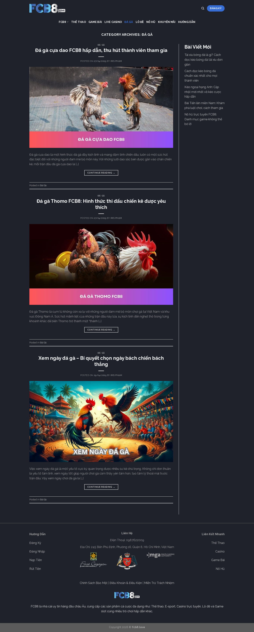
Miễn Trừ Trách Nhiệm (159, 583)
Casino (220, 551)
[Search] (202, 8)
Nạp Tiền (35, 560)
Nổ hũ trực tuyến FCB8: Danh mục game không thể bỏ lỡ (203, 119)
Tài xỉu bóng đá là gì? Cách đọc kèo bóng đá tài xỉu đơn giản (203, 59)
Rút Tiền (35, 569)
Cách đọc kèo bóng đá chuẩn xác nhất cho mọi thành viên (200, 75)
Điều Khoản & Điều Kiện (126, 583)
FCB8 (62, 21)
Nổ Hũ (150, 21)
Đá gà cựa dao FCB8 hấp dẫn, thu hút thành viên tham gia (101, 50)
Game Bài (95, 21)
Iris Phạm (116, 61)
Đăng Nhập (37, 551)
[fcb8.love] (48, 8)
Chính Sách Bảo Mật (93, 583)
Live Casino (113, 21)
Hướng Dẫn (186, 21)
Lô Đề (140, 21)
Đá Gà (128, 21)
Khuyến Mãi (167, 21)
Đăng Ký (35, 543)
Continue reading (101, 173)
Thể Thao (78, 21)
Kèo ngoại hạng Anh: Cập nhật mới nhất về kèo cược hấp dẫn (202, 91)
